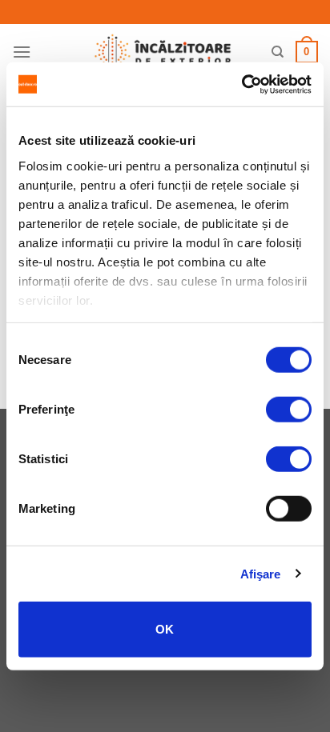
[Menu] (21, 51)
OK (165, 629)
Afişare (260, 573)
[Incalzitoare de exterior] (163, 52)
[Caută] (278, 52)
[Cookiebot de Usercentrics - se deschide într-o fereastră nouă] (241, 84)
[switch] (289, 409)
